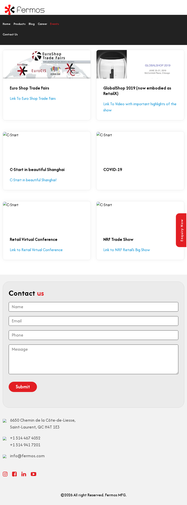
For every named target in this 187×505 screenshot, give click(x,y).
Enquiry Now (181, 230)
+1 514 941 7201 (25, 445)
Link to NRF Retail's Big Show (126, 249)
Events (54, 24)
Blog (32, 24)
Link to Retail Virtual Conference (36, 249)
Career (42, 24)
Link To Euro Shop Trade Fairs (33, 98)
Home (6, 24)
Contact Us (10, 34)
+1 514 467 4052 (25, 438)
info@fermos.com (27, 456)
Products (20, 24)
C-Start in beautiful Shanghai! (33, 180)
